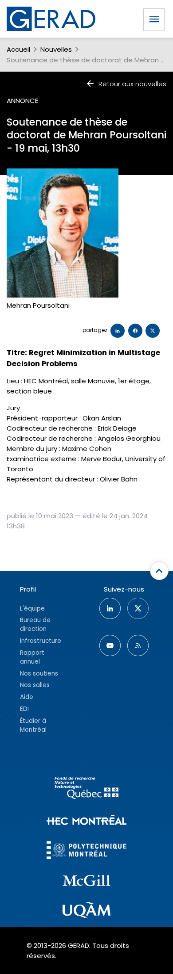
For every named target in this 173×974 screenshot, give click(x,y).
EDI (24, 709)
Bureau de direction (35, 624)
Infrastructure (40, 641)
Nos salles (35, 685)
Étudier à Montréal (33, 725)
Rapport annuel (32, 657)
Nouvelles (56, 49)
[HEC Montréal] (86, 821)
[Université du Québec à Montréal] (86, 911)
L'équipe (32, 608)
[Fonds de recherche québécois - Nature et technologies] (86, 789)
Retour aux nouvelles (132, 83)
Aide (26, 697)
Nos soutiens (39, 673)
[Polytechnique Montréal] (86, 851)
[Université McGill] (86, 882)
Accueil (18, 49)
